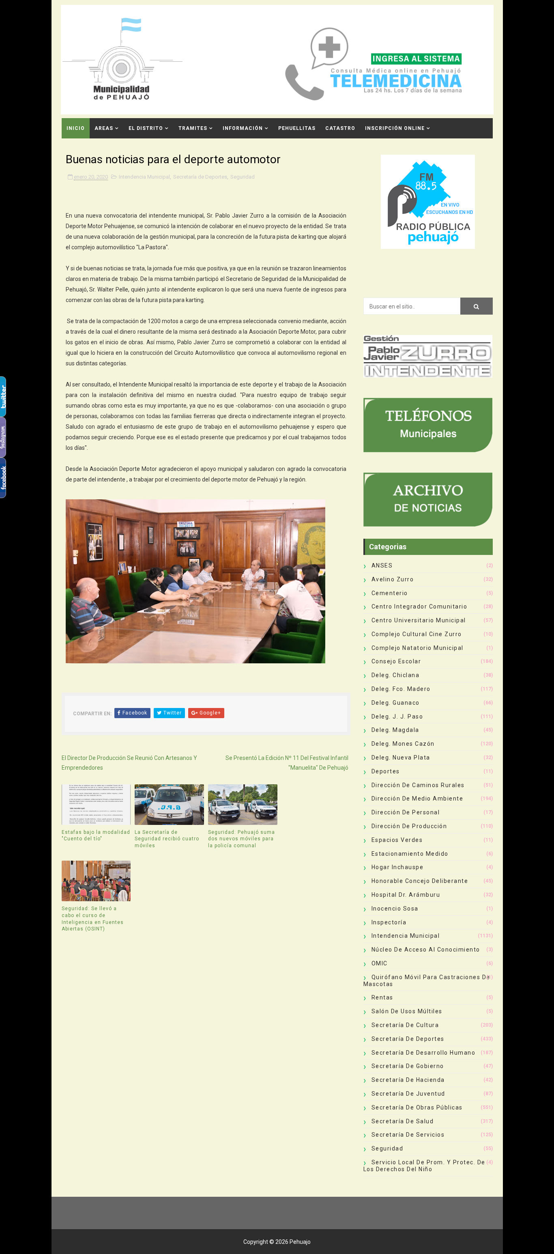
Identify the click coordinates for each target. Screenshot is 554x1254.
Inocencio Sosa (395, 908)
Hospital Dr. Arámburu (405, 894)
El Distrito (146, 128)
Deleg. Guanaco (395, 702)
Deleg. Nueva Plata (400, 757)
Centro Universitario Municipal (418, 620)
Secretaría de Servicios (408, 1134)
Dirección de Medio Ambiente (417, 798)
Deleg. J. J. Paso (397, 716)
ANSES (382, 565)
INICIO (76, 128)
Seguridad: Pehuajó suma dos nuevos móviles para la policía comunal (241, 839)
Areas (103, 128)
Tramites (192, 128)
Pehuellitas (297, 128)
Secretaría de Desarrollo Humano (423, 1052)
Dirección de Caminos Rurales (418, 785)
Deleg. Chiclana (395, 675)
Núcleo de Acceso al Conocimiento (425, 949)
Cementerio (389, 593)
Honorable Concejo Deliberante (419, 881)
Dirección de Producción (409, 826)
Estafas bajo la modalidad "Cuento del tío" (96, 835)
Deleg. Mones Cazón (403, 743)
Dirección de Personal (405, 812)
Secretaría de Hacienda (408, 1080)
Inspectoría (389, 922)
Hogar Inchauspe (397, 867)
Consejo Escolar (396, 661)
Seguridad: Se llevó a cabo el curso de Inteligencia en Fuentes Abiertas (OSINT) (93, 919)
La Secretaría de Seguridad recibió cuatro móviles (167, 839)
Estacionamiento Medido (410, 853)
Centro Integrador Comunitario (419, 606)
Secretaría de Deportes (200, 177)
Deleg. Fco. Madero (401, 689)
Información (243, 128)
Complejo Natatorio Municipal (417, 648)
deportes (385, 771)
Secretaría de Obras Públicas (417, 1107)
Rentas (382, 997)
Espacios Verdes (397, 840)
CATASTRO (340, 128)
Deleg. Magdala (395, 730)
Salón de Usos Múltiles (406, 1011)
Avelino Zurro (392, 579)
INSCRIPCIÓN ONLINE (395, 128)
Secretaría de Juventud (408, 1093)
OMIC (379, 963)
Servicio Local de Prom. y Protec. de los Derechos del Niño (424, 1165)
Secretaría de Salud (402, 1121)
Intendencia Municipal (144, 177)
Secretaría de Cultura (405, 1025)
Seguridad (242, 177)
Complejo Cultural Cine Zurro (416, 634)
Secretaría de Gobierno (407, 1066)
